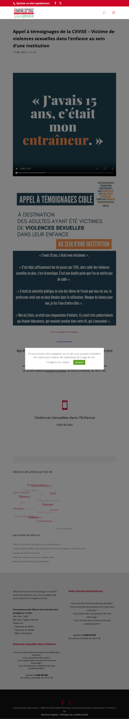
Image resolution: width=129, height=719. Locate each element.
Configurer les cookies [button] (57, 362)
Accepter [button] (79, 362)
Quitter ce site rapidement (33, 3)
